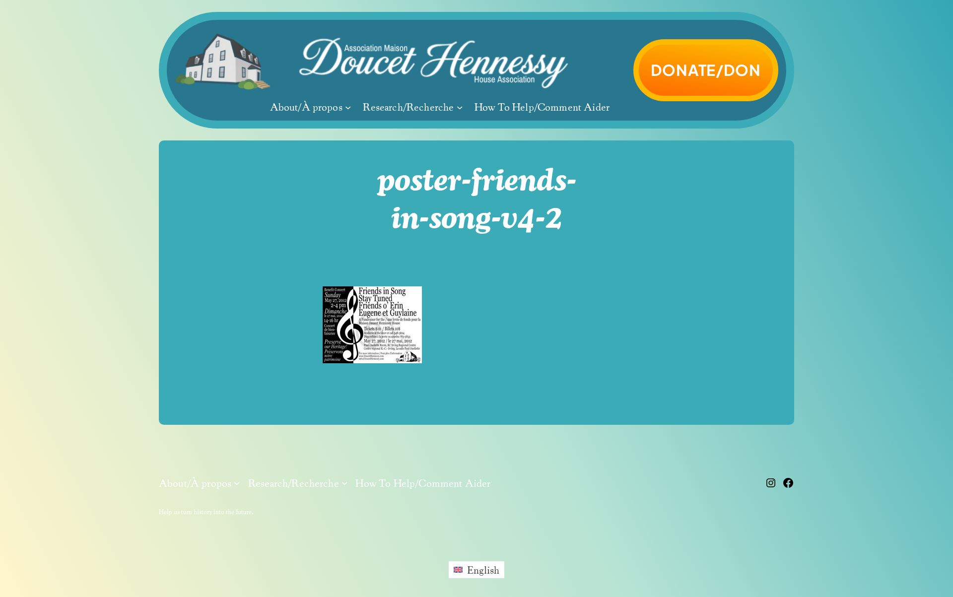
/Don (705, 69)
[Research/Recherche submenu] (460, 107)
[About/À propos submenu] (348, 107)
